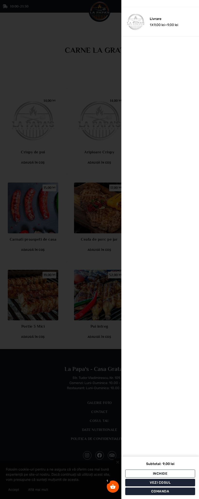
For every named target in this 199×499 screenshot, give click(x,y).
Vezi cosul (160, 483)
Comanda (160, 491)
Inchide (160, 474)
